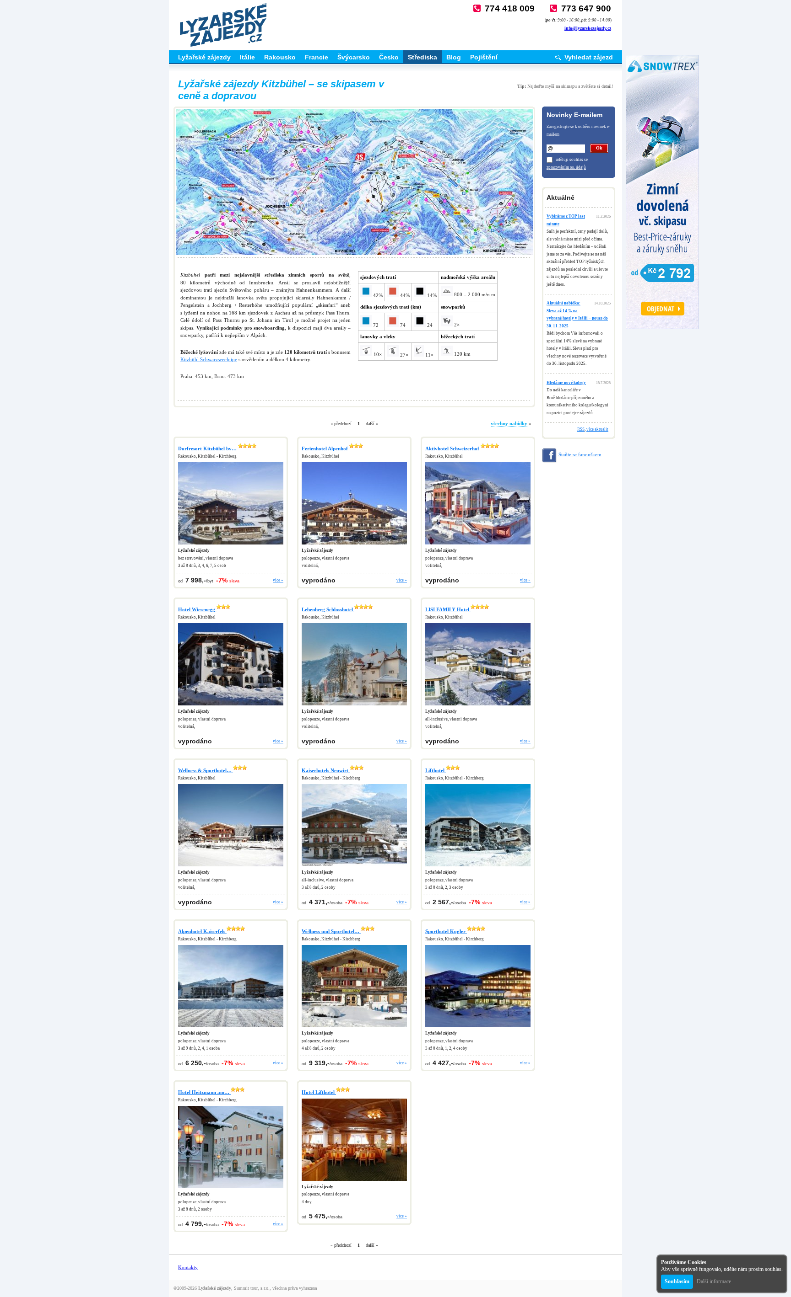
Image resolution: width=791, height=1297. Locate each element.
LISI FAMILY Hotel (448, 609)
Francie (316, 57)
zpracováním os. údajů (566, 167)
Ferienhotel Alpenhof (325, 448)
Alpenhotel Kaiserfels (202, 931)
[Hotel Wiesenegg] (230, 706)
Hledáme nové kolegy (566, 382)
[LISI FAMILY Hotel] (478, 706)
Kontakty (188, 1267)
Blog (453, 57)
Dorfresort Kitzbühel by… (208, 448)
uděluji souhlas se (572, 159)
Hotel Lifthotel (319, 1092)
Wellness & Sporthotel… (205, 770)
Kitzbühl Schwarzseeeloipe (208, 359)
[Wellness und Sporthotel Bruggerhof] (354, 1027)
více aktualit (597, 429)
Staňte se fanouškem (579, 454)
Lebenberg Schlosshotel (328, 609)
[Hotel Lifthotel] (354, 1181)
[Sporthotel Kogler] (478, 1027)
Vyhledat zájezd (588, 57)
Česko (389, 57)
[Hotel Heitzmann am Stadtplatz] (230, 1188)
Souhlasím (677, 1281)
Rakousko (280, 57)
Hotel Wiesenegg (197, 609)
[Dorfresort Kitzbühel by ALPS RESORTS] (230, 545)
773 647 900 (586, 8)
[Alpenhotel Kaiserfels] (230, 1027)
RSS (581, 429)
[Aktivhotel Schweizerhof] (478, 545)
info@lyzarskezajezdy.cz (587, 28)
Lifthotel (435, 770)
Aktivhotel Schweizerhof (453, 448)
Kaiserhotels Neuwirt (326, 770)
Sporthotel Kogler (446, 931)
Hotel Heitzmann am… (204, 1092)
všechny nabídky (509, 423)
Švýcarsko (353, 57)
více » (278, 580)
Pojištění (484, 57)
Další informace (714, 1281)
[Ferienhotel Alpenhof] (354, 545)
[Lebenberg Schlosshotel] (354, 706)
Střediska (422, 57)
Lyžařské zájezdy (204, 57)
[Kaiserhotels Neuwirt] (354, 867)
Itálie (247, 57)
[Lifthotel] (478, 867)
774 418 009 (510, 8)
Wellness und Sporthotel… (331, 931)
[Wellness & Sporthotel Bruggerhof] (230, 867)
